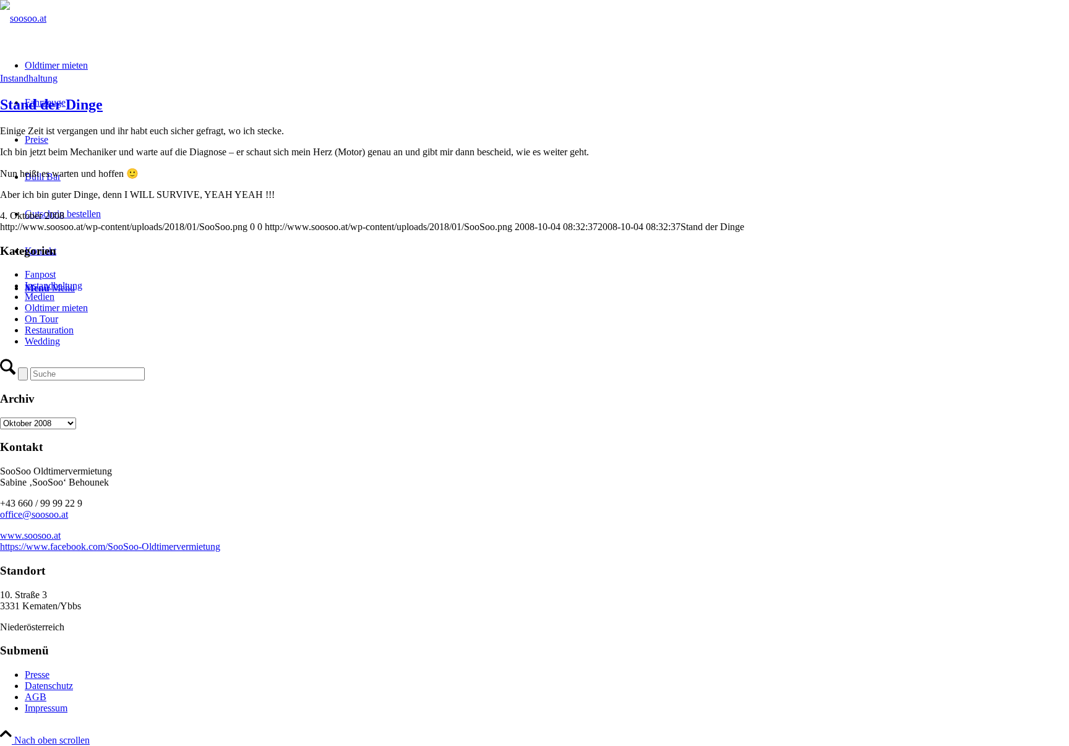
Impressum (46, 708)
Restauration (49, 330)
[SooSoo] (23, 18)
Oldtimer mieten (56, 307)
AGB (35, 697)
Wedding (42, 341)
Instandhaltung (29, 78)
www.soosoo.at (30, 535)
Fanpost (40, 274)
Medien (39, 296)
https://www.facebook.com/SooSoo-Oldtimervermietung (110, 546)
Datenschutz (49, 685)
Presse (37, 674)
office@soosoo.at (34, 514)
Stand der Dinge (51, 104)
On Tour (41, 319)
